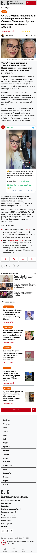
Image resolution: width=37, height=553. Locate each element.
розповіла (28, 229)
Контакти (4, 527)
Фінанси (6, 424)
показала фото (16, 240)
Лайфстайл (7, 465)
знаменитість (7, 347)
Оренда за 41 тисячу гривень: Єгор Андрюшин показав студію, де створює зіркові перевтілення (13, 355)
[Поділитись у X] (14, 259)
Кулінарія (7, 477)
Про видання (6, 503)
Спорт (5, 469)
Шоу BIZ (4, 11)
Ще (32, 551)
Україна (6, 443)
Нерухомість (7, 388)
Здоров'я (7, 473)
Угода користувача (8, 515)
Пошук (23, 551)
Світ (5, 439)
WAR (5, 435)
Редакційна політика (8, 518)
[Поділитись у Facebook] (5, 259)
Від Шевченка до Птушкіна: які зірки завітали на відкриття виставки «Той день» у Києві (11, 375)
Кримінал (7, 446)
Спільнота (30, 2)
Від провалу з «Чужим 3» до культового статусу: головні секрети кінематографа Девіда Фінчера (12, 314)
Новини (6, 450)
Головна (5, 551)
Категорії (14, 551)
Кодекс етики (6, 521)
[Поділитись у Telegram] (23, 259)
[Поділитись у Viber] (32, 259)
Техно (5, 431)
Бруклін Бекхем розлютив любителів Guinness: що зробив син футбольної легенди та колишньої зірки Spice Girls (13, 335)
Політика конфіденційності (10, 509)
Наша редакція (6, 524)
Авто (5, 428)
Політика (6, 420)
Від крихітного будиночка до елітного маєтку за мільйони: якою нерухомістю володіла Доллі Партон (13, 396)
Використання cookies (9, 512)
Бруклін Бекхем (8, 327)
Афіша (5, 458)
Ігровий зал (5, 506)
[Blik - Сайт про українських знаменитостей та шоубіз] (5, 493)
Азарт (5, 484)
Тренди (6, 454)
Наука (5, 481)
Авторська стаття (8, 307)
